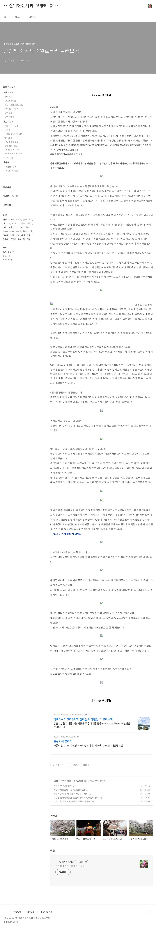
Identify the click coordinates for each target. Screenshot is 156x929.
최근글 (6, 195)
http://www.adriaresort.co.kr (68, 714)
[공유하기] (62, 765)
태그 (17, 17)
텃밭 (12, 235)
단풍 (28, 235)
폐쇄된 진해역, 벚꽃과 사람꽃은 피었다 (70, 793)
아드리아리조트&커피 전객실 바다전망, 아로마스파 (83, 719)
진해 (8, 223)
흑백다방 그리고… (12, 108)
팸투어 (6, 239)
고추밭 (6, 235)
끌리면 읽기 (9, 137)
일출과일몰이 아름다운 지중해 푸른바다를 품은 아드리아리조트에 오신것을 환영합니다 (91, 725)
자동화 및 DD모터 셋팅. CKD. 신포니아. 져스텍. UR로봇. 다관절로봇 (88, 745)
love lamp (8, 157)
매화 (23, 235)
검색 (143, 6)
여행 (10, 227)
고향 (5, 227)
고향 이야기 (59, 780)
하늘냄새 (17, 911)
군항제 (13, 239)
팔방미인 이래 (46, 911)
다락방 (6, 162)
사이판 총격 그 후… (12, 149)
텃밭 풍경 (8, 96)
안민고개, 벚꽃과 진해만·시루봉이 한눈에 (72, 801)
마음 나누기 (8, 121)
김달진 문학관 (10, 100)
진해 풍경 (8, 112)
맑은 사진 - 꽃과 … (12, 125)
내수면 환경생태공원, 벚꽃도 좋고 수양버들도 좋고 (76, 797)
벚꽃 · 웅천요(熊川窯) (77, 780)
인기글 (15, 195)
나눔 (27, 227)
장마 (30, 219)
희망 (12, 219)
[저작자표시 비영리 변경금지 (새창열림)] (86, 765)
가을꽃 (22, 223)
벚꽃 (18, 235)
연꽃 (28, 239)
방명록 (32, 17)
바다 (21, 227)
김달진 (15, 223)
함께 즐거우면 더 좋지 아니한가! (69, 865)
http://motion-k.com (64, 736)
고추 (19, 239)
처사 (5, 911)
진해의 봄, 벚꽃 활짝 (62, 786)
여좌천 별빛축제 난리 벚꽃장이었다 (69, 789)
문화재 (18, 231)
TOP (149, 912)
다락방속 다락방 (11, 170)
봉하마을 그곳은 (11, 145)
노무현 (6, 231)
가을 (30, 231)
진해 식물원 (9, 116)
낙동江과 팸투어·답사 (13, 133)
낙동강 (6, 219)
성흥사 (29, 223)
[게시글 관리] (65, 765)
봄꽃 (25, 231)
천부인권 (30, 911)
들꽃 (25, 219)
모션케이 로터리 (62, 741)
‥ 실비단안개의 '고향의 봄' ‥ (31, 6)
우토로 (18, 219)
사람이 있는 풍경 (11, 141)
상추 (12, 231)
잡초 (16, 227)
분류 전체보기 (9, 87)
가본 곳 (7, 129)
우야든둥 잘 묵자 (11, 166)
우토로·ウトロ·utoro (13, 153)
